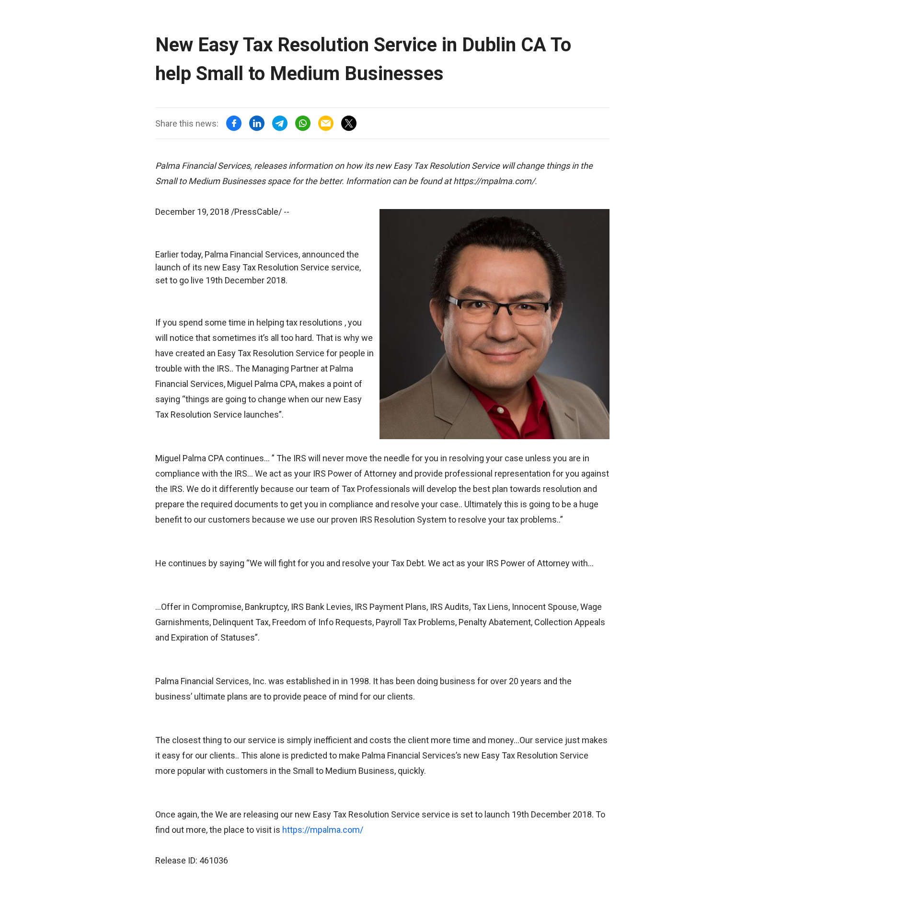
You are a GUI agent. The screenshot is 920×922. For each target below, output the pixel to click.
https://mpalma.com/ (322, 830)
